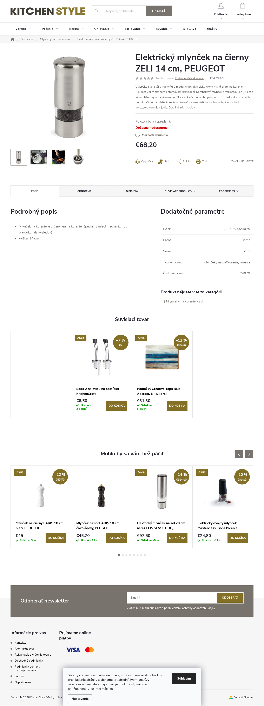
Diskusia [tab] (132, 191)
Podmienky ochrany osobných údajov (27, 668)
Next (249, 454)
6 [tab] (138, 555)
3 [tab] (126, 555)
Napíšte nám (23, 682)
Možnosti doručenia (155, 135)
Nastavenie (80, 698)
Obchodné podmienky (29, 661)
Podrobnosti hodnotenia (189, 78)
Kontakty (20, 643)
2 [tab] (123, 555)
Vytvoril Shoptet (243, 697)
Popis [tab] (35, 191)
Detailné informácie (181, 108)
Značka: (242, 161)
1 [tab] (119, 555)
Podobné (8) (227, 191)
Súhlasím (184, 678)
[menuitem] (24, 29)
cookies (19, 676)
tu (111, 689)
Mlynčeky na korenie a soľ (184, 301)
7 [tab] (141, 555)
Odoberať (230, 598)
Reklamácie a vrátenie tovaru (33, 655)
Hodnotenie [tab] (83, 191)
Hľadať (159, 11)
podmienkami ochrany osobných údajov (189, 608)
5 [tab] (134, 555)
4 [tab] (130, 555)
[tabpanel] (101, 374)
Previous (239, 454)
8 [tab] (145, 555)
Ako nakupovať (24, 649)
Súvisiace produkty (178, 191)
